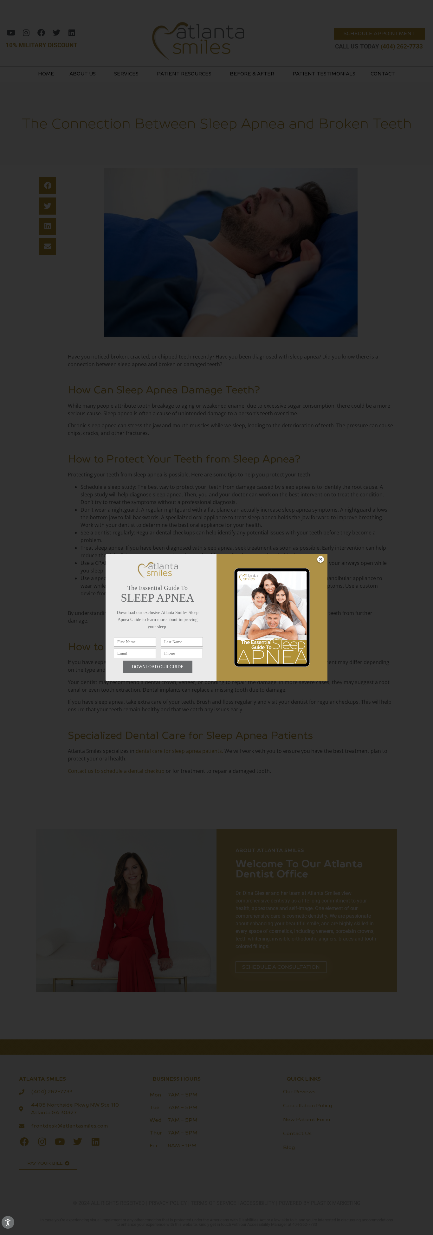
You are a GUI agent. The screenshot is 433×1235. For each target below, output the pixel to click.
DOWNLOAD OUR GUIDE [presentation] (158, 666)
